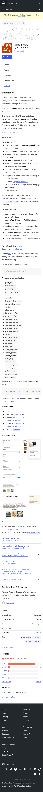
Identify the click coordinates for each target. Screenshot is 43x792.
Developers (6, 734)
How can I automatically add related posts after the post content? (15, 547)
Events (25, 730)
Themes (25, 713)
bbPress (6, 751)
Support (7, 86)
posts (23, 637)
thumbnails (37, 641)
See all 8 (38, 632)
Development (9, 80)
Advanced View (8, 647)
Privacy (5, 720)
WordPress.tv (8, 738)
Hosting (5, 717)
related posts (36, 637)
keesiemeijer (20, 51)
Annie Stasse (18, 414)
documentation (13, 398)
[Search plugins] (23, 23)
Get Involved (27, 727)
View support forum (9, 697)
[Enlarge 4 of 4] (38, 497)
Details (6, 65)
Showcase (26, 709)
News (4, 713)
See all (38, 682)
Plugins (25, 717)
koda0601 (16, 430)
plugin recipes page (33, 533)
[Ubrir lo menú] (40, 3)
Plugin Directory (7, 9)
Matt (5, 748)
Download (6, 57)
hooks (30, 198)
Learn (4, 727)
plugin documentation (10, 133)
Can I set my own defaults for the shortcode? (12, 562)
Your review (6, 682)
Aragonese (10, 764)
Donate (26, 734)
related (28, 637)
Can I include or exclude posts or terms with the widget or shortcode (15, 555)
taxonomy (29, 641)
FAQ (9, 254)
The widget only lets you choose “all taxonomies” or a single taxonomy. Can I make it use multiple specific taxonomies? (17, 571)
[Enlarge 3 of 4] (18, 484)
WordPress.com (9, 744)
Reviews (7, 70)
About (4, 709)
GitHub (20, 246)
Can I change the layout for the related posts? (11, 539)
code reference (16, 249)
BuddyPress (7, 755)
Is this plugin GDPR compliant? (13, 580)
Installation (8, 75)
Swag (25, 738)
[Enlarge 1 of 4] (18, 442)
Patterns (25, 720)
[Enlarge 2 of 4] (38, 442)
